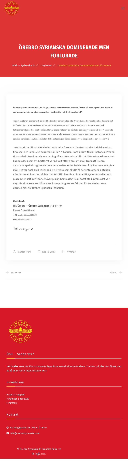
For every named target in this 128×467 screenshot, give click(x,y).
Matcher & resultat (17, 398)
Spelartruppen (16, 394)
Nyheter (71, 252)
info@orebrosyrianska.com (24, 433)
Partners (12, 403)
